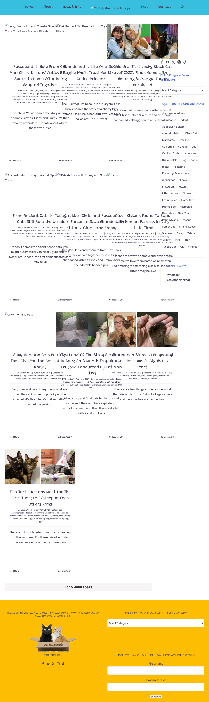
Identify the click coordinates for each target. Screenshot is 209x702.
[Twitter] (173, 62)
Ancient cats (35, 230)
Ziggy (40, 522)
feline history (41, 233)
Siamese (143, 379)
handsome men (29, 379)
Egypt (31, 233)
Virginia (192, 246)
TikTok (176, 240)
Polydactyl (133, 379)
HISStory (52, 233)
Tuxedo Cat (169, 246)
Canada (183, 146)
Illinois (97, 90)
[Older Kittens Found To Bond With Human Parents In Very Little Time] (142, 190)
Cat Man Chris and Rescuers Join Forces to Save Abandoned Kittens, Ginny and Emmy (91, 222)
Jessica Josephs (19, 519)
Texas (165, 240)
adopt (184, 120)
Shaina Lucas (187, 226)
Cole (47, 99)
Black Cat (128, 96)
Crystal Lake (72, 90)
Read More (14, 160)
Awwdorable (26, 94)
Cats (157, 236)
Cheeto (41, 99)
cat (194, 146)
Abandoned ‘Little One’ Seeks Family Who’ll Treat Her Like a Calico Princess (91, 73)
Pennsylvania (170, 219)
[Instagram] (179, 62)
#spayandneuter (158, 94)
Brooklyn (184, 140)
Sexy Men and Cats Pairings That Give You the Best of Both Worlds (40, 361)
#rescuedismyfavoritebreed (25, 96)
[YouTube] (167, 62)
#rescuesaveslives (140, 94)
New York (183, 213)
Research (132, 242)
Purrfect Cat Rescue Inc (96, 93)
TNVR (91, 388)
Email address (155, 680)
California (168, 146)
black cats (168, 140)
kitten (182, 186)
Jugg (30, 519)
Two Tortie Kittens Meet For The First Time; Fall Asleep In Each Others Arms (40, 498)
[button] (169, 7)
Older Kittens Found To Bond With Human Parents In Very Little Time (142, 222)
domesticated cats (18, 233)
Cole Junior (166, 96)
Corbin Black (27, 91)
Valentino (152, 379)
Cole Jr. (156, 96)
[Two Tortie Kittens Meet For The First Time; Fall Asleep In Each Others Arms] (40, 466)
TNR (187, 240)
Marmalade (22, 102)
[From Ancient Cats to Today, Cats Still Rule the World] (40, 190)
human (117, 239)
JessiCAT (69, 379)
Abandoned (169, 120)
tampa (95, 239)
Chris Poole (101, 236)
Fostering (179, 166)
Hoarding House (86, 90)
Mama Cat (187, 200)
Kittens (124, 239)
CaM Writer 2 (127, 233)
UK (182, 246)
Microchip (186, 206)
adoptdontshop (171, 133)
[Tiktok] (184, 62)
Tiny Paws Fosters (44, 102)
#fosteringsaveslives (49, 94)
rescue (187, 219)
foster (87, 385)
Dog (184, 160)
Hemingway (151, 376)
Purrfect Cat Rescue (74, 93)
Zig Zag (65, 519)
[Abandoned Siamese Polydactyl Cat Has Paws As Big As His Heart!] (142, 329)
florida (70, 239)
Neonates (168, 213)
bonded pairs (17, 99)
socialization (49, 236)
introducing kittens (61, 516)
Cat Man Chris (30, 99)
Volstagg (148, 99)
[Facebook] (162, 62)
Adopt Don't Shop (47, 96)
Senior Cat (168, 226)
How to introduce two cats (39, 516)
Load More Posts (78, 587)
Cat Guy (32, 376)
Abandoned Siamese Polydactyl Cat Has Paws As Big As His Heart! (142, 361)
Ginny (76, 239)
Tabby (191, 233)
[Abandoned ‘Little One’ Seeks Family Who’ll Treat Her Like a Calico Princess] (91, 41)
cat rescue (190, 153)
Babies (137, 236)
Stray (180, 233)
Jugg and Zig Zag (41, 519)
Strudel (31, 102)
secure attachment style (149, 242)
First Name (155, 663)
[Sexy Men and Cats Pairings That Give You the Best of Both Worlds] (40, 329)
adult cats (102, 87)
